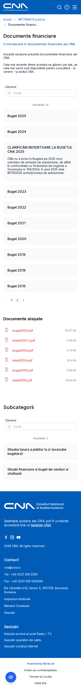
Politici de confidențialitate (40, 670)
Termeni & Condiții (40, 676)
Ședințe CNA (41, 525)
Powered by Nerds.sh (40, 663)
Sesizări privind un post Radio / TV (28, 634)
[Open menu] (75, 7)
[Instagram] (12, 537)
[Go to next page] (23, 300)
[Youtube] (18, 537)
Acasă (7, 19)
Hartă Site (41, 683)
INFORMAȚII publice (31, 19)
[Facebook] (6, 537)
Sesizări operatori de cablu (22, 640)
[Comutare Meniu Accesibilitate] (11, 677)
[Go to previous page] (5, 300)
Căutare (10, 87)
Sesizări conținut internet (21, 646)
